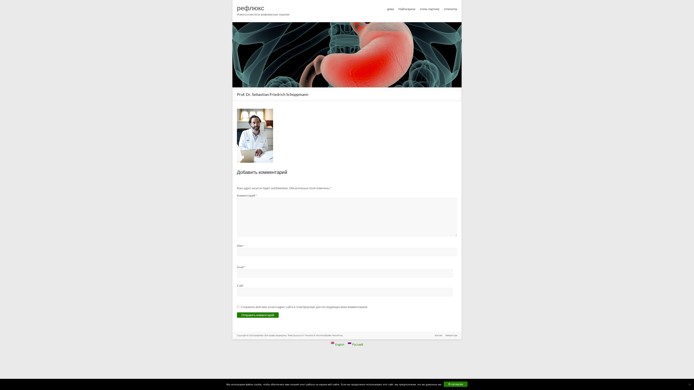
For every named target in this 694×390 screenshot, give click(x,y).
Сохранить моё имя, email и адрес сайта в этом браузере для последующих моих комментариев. (304, 307)
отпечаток (450, 9)
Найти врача (407, 9)
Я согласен (455, 384)
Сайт (240, 285)
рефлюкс (250, 8)
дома (390, 9)
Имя (240, 245)
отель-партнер (429, 9)
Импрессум (451, 335)
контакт (439, 335)
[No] (689, 384)
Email (241, 267)
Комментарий (247, 195)
